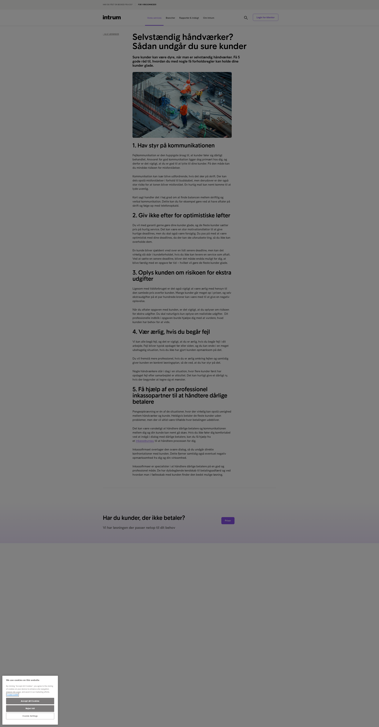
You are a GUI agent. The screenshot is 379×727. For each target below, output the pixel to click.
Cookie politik (12, 695)
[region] (30, 700)
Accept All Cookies (30, 701)
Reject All (30, 708)
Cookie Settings (30, 716)
